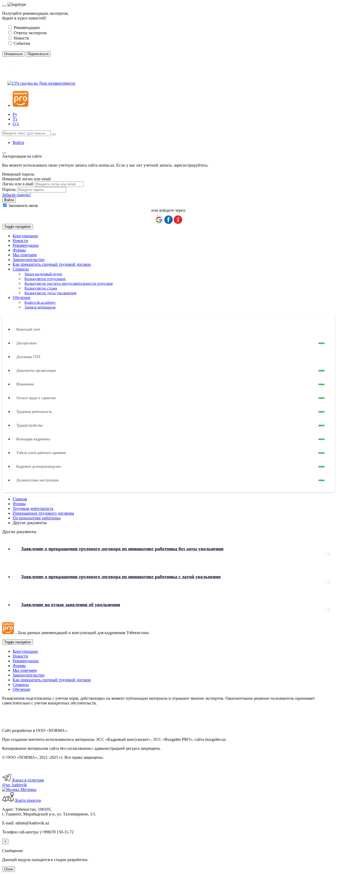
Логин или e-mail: (18, 184)
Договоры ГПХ (28, 357)
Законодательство (28, 259)
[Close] (4, 6)
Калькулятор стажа (40, 288)
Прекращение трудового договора (43, 513)
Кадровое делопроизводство (38, 467)
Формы (19, 250)
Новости (20, 240)
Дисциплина (26, 343)
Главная (20, 499)
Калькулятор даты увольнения (50, 293)
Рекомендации (26, 245)
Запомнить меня (23, 205)
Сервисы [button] (21, 269)
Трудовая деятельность (34, 412)
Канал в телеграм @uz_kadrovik (23, 782)
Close (8, 869)
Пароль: (9, 189)
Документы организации (36, 371)
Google (159, 219)
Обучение (21, 689)
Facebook (168, 219)
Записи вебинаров (40, 307)
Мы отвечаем (25, 255)
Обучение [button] (21, 297)
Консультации (25, 236)
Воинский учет (28, 329)
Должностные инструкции (37, 480)
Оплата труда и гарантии (36, 398)
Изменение (25, 384)
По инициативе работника (37, 518)
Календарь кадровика (33, 439)
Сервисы (21, 684)
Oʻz (16, 124)
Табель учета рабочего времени (41, 453)
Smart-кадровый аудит (43, 274)
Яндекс (178, 219)
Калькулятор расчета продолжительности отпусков (68, 283)
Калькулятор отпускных (45, 279)
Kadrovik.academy (40, 302)
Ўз (15, 119)
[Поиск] (54, 134)
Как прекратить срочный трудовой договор (52, 264)
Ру (15, 114)
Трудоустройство (29, 425)
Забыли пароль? (16, 194)
